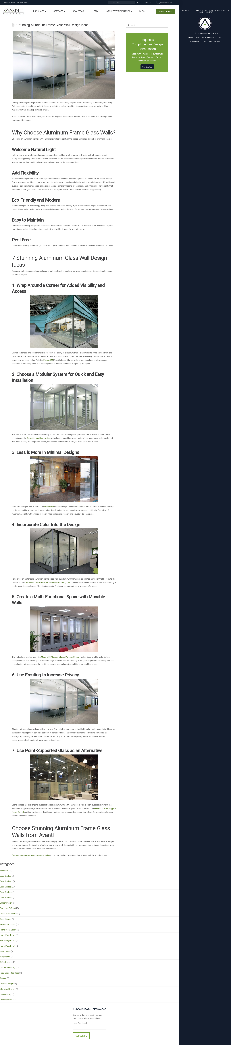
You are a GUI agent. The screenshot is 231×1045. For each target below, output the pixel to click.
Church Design (6, 903)
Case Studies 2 (6, 887)
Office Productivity (7, 967)
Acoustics (4, 871)
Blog (201, 12)
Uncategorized (6, 1000)
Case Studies (5, 876)
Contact (209, 12)
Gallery (226, 10)
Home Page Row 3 (8, 946)
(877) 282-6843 (198, 33)
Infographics (5, 957)
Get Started (147, 67)
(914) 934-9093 (212, 33)
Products (184, 10)
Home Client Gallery (8, 930)
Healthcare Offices (8, 924)
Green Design (5, 919)
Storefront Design (7, 989)
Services (195, 10)
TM (51, 360)
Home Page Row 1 (8, 935)
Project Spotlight (7, 984)
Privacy (3, 978)
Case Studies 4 (6, 897)
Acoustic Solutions (211, 10)
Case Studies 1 (6, 881)
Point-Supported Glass (9, 973)
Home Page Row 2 (8, 940)
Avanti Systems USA (212, 41)
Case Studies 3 (6, 892)
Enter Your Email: (80, 1023)
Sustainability (5, 994)
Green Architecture (8, 914)
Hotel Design (5, 951)
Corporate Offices (7, 908)
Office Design (5, 962)
